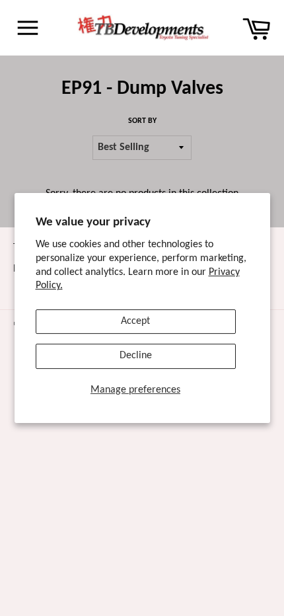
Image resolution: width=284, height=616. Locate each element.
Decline (136, 355)
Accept (135, 321)
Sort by (142, 121)
